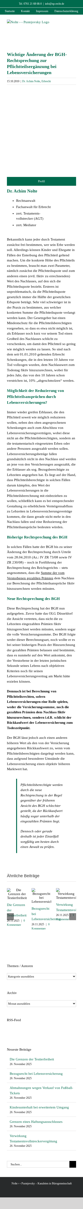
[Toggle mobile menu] (74, 22)
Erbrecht (46, 81)
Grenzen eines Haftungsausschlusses (36, 1122)
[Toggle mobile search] (66, 22)
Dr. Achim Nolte (31, 81)
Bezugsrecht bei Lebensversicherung (36, 1073)
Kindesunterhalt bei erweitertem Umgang (39, 1107)
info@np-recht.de (54, 3)
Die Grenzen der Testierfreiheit (32, 1059)
